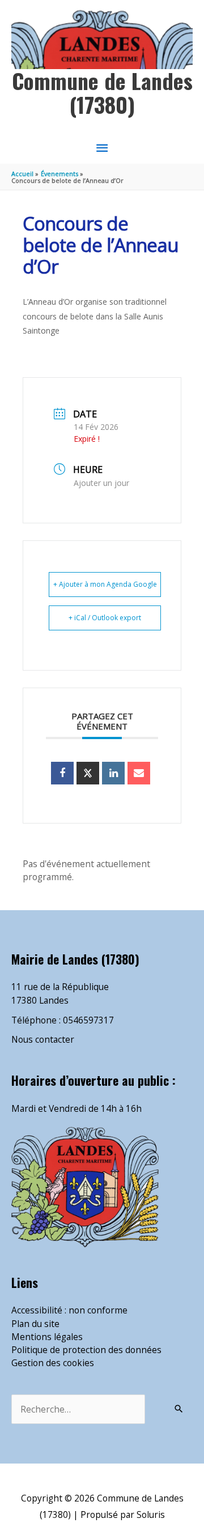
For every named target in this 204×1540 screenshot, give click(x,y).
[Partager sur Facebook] (62, 773)
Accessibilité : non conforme (69, 1310)
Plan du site (35, 1323)
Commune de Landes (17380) (102, 92)
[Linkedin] (113, 773)
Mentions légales (47, 1336)
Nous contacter (42, 1039)
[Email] (139, 773)
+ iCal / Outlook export (105, 617)
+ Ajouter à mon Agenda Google (105, 584)
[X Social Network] (87, 773)
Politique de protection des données (86, 1349)
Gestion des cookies (52, 1362)
